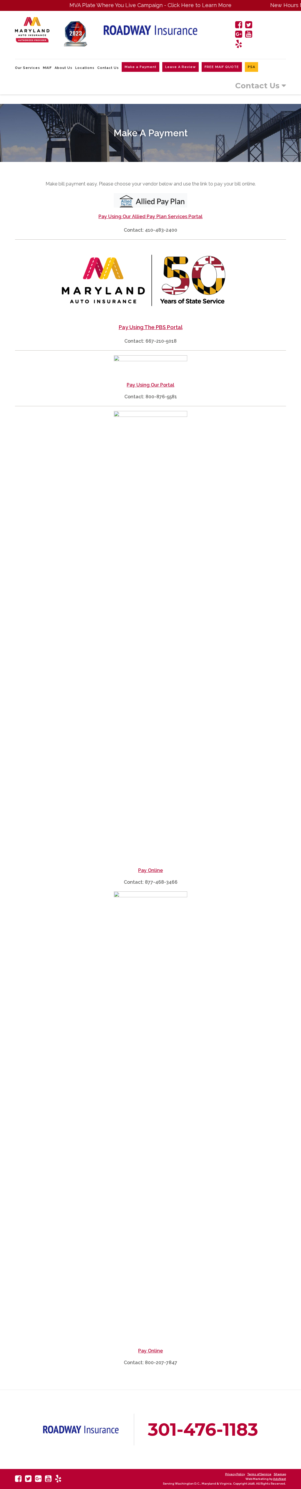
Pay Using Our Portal (150, 385)
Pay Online (150, 870)
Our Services (27, 68)
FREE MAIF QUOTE (222, 67)
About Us (63, 68)
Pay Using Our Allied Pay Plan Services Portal (150, 216)
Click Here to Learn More (180, 5)
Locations (84, 68)
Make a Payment (140, 67)
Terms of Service (259, 1474)
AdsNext (279, 1478)
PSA (251, 67)
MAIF (47, 68)
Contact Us (108, 68)
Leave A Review (180, 67)
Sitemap (280, 1474)
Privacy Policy (235, 1474)
